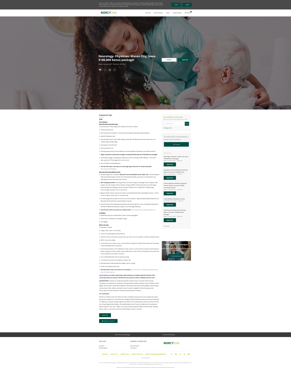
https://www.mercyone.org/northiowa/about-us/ (143, 210)
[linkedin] (176, 354)
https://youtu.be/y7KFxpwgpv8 (108, 169)
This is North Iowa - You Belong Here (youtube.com (144, 269)
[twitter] (180, 354)
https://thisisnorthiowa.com (108, 272)
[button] (185, 60)
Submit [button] (186, 123)
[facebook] (171, 354)
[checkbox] (169, 60)
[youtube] (188, 354)
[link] (109, 12)
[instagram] (184, 354)
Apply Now (171, 164)
